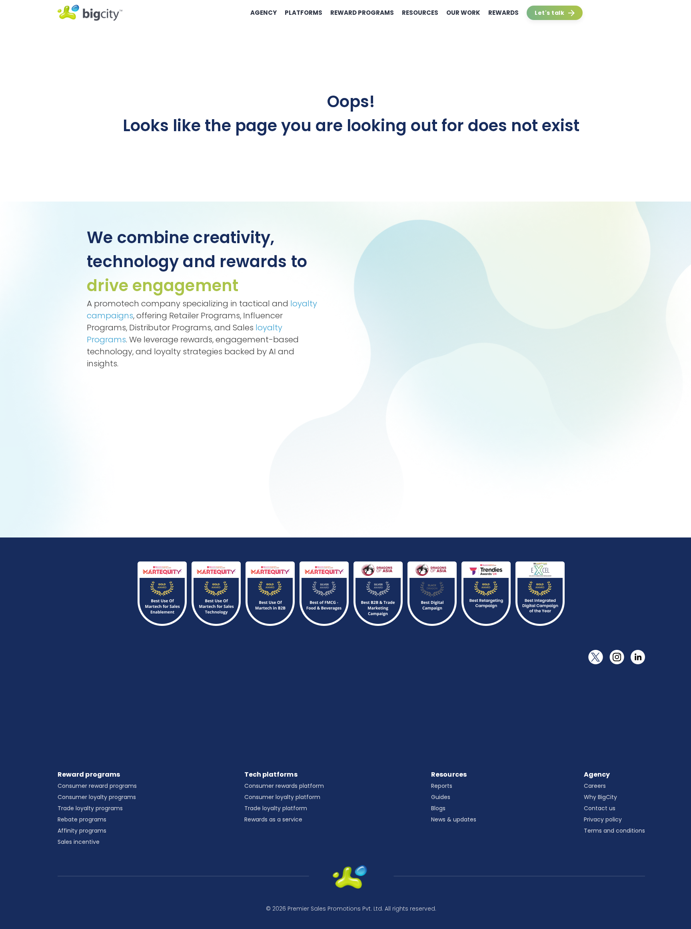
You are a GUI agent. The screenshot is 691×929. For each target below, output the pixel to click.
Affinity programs (82, 831)
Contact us (599, 808)
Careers (595, 786)
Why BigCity (600, 797)
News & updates (453, 819)
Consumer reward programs (97, 786)
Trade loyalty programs (90, 808)
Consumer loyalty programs (97, 797)
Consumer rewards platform (284, 786)
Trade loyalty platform (275, 808)
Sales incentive (79, 842)
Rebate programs (82, 819)
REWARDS (503, 12)
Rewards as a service (273, 819)
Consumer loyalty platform (282, 797)
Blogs (438, 808)
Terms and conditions (614, 831)
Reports (441, 786)
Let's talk (549, 13)
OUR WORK (463, 12)
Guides (440, 797)
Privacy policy (603, 819)
